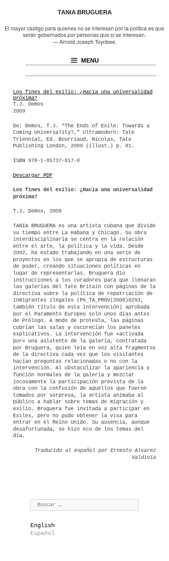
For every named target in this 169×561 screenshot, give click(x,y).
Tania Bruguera (85, 12)
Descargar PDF (32, 176)
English (42, 525)
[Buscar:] (84, 504)
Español (42, 533)
